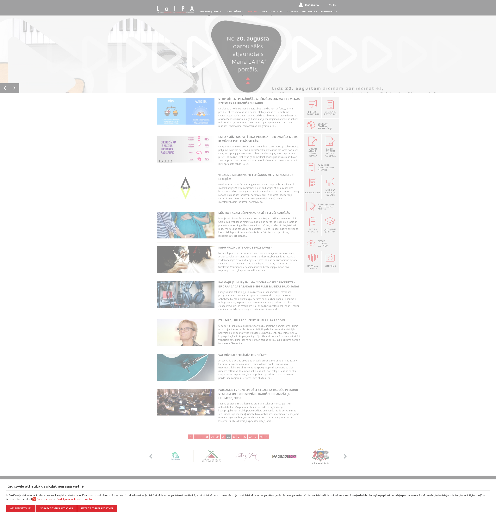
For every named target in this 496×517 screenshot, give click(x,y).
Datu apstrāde (45, 499)
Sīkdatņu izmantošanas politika (74, 499)
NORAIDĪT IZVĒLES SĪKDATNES (56, 508)
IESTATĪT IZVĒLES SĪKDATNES (97, 508)
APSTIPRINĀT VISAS (21, 508)
